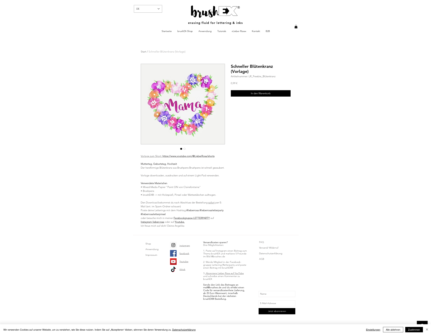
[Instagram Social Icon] (173, 245)
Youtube (183, 261)
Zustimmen (414, 329)
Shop (148, 243)
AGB (261, 258)
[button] (295, 26)
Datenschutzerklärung (270, 253)
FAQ (261, 242)
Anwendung (152, 249)
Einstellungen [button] (373, 329)
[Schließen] (427, 329)
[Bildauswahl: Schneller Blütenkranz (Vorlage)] (181, 148)
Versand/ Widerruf (268, 247)
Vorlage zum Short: (177, 156)
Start (143, 51)
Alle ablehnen (393, 329)
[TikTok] (173, 270)
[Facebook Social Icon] (173, 253)
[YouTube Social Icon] (173, 261)
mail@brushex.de (212, 287)
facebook (184, 253)
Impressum (151, 254)
